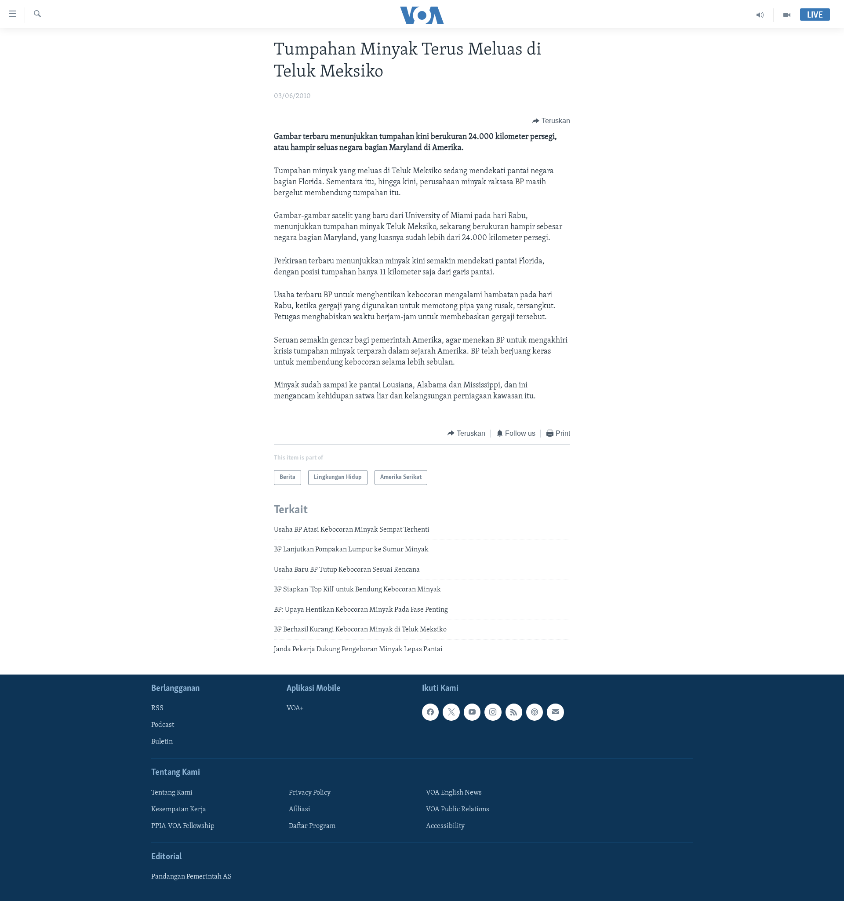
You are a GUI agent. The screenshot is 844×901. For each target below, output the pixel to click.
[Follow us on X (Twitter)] (451, 712)
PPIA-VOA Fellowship (183, 826)
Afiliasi (299, 809)
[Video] (787, 15)
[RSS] (514, 712)
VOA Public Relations (457, 809)
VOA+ (295, 708)
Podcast (162, 725)
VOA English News (454, 792)
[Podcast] (534, 712)
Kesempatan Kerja (178, 809)
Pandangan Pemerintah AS (191, 876)
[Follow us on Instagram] (492, 712)
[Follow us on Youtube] (472, 712)
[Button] (551, 121)
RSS (157, 708)
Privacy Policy (310, 792)
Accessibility (445, 826)
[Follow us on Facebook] (430, 712)
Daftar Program (312, 826)
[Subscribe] (555, 712)
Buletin (162, 741)
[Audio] (760, 15)
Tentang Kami (172, 792)
